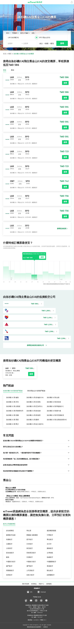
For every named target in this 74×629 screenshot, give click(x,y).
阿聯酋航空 (10, 570)
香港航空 (50, 566)
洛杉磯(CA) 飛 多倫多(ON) (34, 397)
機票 (9, 54)
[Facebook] (25, 600)
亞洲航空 (29, 557)
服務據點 (49, 584)
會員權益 (34, 584)
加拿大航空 (30, 575)
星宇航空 (29, 539)
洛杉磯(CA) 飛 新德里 (33, 415)
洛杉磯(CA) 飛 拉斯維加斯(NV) (57, 420)
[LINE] (46, 600)
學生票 (28, 531)
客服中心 (41, 584)
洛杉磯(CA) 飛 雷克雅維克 (55, 415)
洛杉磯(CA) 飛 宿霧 (12, 415)
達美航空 (9, 575)
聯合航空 (50, 570)
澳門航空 (29, 566)
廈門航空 (9, 566)
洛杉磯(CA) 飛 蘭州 (32, 420)
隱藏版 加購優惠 (32, 535)
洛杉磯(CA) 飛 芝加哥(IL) (34, 406)
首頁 (4, 54)
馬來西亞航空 (31, 553)
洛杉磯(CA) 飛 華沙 (12, 424)
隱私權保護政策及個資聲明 (34, 627)
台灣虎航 (50, 553)
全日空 (49, 544)
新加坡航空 (10, 553)
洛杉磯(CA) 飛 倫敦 (12, 397)
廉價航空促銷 (10, 535)
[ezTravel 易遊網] (37, 2)
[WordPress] (41, 600)
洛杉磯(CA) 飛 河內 (12, 402)
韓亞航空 (29, 548)
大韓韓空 (9, 548)
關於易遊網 (25, 584)
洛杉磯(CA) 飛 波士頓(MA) (34, 424)
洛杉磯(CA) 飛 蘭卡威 (54, 411)
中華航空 (33, 491)
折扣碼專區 (10, 531)
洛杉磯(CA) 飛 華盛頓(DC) (55, 406)
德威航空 (50, 557)
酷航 (7, 557)
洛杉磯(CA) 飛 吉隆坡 (13, 406)
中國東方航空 (10, 562)
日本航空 (29, 544)
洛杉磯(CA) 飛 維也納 (33, 411)
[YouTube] (31, 600)
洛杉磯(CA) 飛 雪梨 (12, 420)
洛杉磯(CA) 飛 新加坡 (54, 402)
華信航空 (50, 539)
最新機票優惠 (51, 531)
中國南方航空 (31, 562)
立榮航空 (9, 544)
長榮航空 (26, 491)
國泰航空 (17, 501)
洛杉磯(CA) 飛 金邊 (53, 397)
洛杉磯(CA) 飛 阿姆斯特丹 (14, 411)
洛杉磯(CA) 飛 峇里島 (33, 402)
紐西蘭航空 (51, 575)
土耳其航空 (30, 570)
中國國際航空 (51, 562)
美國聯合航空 (42, 491)
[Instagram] (36, 600)
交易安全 (45, 627)
